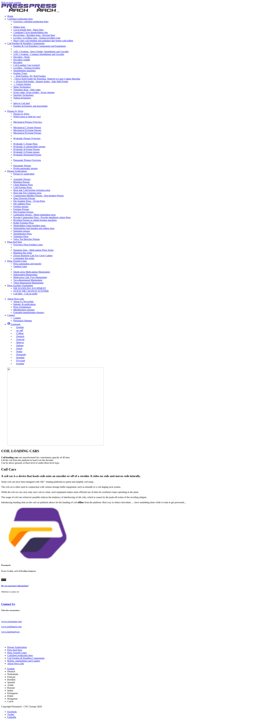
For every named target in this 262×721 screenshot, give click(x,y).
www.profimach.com (11, 626)
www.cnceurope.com (11, 621)
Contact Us (8, 604)
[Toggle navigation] (58, 11)
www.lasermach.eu (10, 631)
